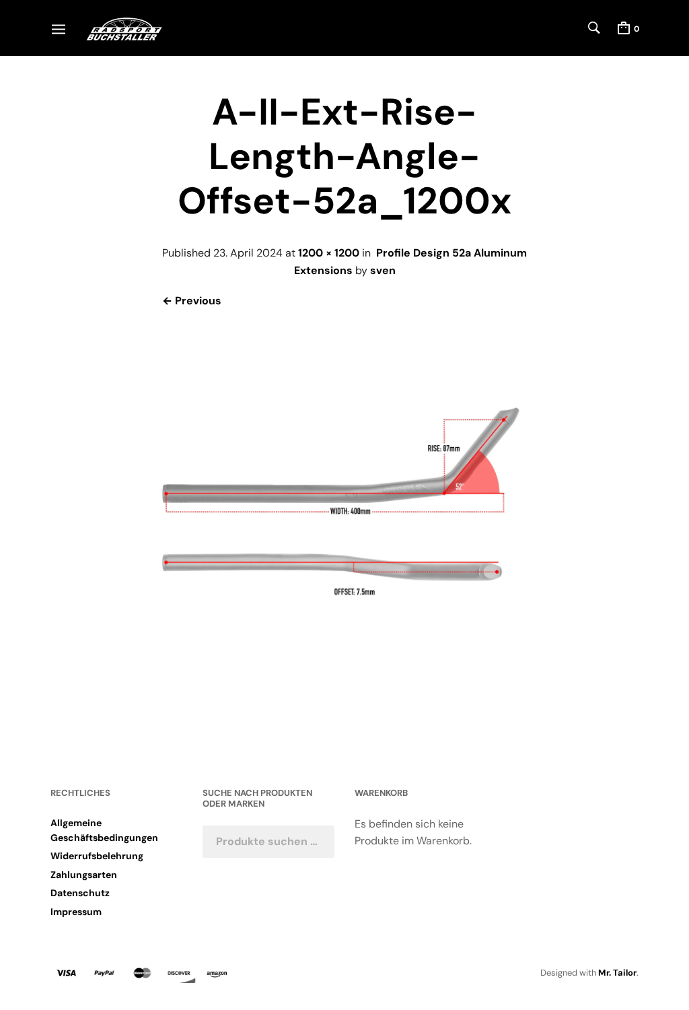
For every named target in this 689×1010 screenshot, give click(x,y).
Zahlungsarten (83, 875)
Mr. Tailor (617, 972)
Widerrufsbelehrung (96, 856)
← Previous (191, 301)
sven (383, 270)
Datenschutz (80, 893)
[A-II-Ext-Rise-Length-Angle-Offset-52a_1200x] (345, 705)
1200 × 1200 (328, 253)
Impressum (76, 912)
